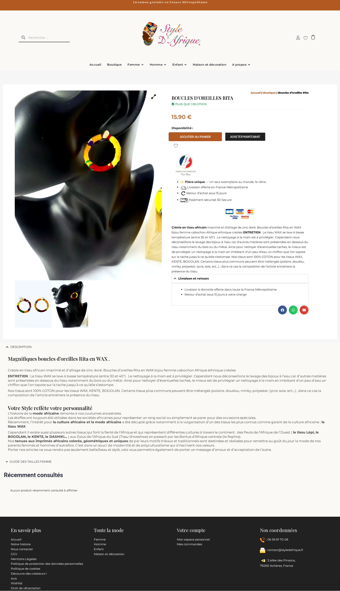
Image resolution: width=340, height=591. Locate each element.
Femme (100, 539)
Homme (100, 544)
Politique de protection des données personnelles (47, 564)
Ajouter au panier (195, 137)
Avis (14, 578)
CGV (14, 554)
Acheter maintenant (245, 136)
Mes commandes (189, 544)
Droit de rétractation (26, 588)
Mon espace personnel (193, 539)
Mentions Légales (23, 559)
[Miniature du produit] (154, 96)
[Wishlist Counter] (304, 38)
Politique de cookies (25, 568)
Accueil (256, 92)
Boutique (269, 92)
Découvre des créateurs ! (29, 573)
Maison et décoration (109, 554)
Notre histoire (21, 544)
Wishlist (16, 583)
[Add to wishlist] (176, 145)
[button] (282, 310)
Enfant (99, 549)
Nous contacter (22, 549)
